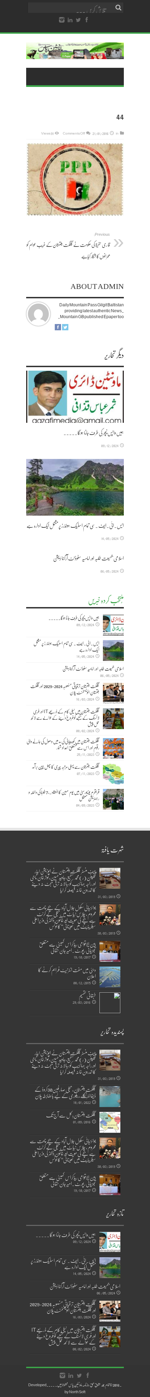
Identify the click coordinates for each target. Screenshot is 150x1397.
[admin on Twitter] (65, 327)
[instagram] (61, 20)
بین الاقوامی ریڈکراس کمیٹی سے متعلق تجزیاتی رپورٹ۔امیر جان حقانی (67, 947)
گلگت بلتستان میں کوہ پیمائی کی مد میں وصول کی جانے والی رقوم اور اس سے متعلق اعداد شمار (63, 744)
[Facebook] (86, 20)
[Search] (118, 7)
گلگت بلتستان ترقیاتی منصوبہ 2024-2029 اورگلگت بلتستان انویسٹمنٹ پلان (64, 689)
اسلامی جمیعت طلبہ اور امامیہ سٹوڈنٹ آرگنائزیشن (88, 558)
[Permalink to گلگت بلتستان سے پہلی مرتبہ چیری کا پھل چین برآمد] (113, 774)
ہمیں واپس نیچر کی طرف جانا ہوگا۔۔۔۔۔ (93, 432)
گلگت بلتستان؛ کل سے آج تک (71, 1115)
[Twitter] (78, 20)
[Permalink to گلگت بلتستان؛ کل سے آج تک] (109, 1122)
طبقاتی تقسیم (87, 995)
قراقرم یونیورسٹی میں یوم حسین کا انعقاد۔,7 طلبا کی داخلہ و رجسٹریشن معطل (64, 795)
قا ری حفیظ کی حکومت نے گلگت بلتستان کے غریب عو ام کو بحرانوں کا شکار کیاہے (68, 245)
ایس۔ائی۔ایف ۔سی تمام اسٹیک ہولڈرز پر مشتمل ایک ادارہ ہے (75, 525)
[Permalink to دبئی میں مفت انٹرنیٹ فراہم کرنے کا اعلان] (109, 977)
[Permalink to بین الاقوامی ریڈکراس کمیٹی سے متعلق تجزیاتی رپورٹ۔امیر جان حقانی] (109, 951)
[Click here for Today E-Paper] (75, 50)
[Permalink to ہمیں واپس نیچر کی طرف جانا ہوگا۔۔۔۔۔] (75, 396)
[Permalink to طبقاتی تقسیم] (109, 1002)
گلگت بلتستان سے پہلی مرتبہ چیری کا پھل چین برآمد (65, 766)
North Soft (77, 1391)
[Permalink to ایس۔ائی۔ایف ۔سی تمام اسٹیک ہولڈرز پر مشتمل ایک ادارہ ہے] (75, 487)
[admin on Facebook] (58, 327)
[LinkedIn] (70, 20)
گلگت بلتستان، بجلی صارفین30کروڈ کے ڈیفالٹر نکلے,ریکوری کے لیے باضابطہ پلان (65, 1092)
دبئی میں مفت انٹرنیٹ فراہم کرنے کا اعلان (67, 972)
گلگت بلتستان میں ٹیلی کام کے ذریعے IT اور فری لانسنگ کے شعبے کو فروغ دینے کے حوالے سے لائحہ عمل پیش (64, 717)
